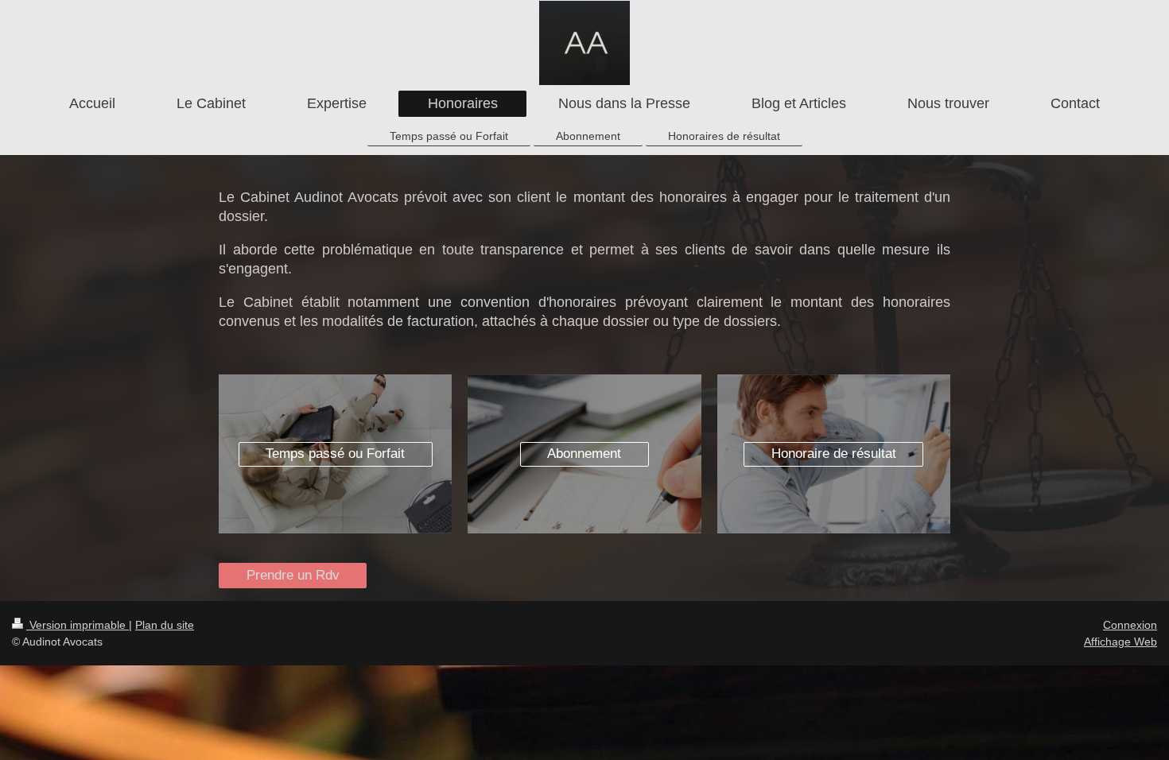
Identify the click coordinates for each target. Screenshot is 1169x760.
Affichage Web (1120, 641)
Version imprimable (77, 624)
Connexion (1130, 624)
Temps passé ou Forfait (335, 453)
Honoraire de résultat (833, 453)
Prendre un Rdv (293, 575)
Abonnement (584, 453)
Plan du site (164, 624)
